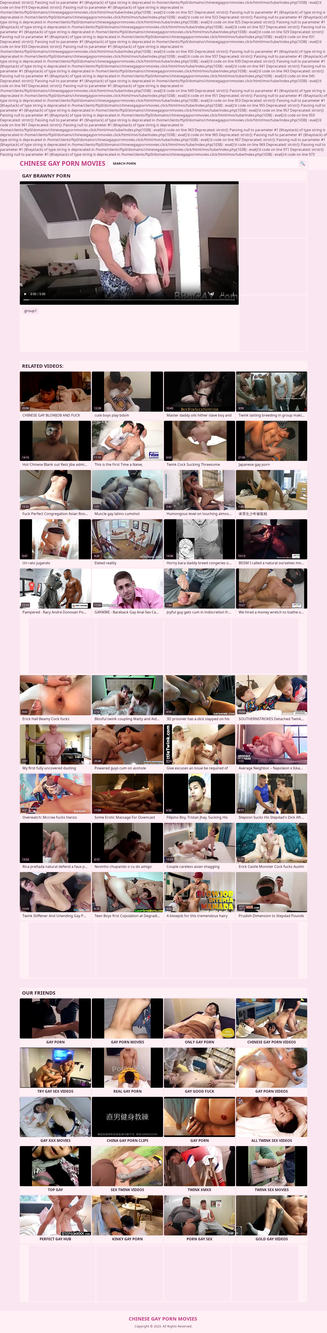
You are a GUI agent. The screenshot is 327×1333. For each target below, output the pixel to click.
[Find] (302, 163)
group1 (30, 310)
